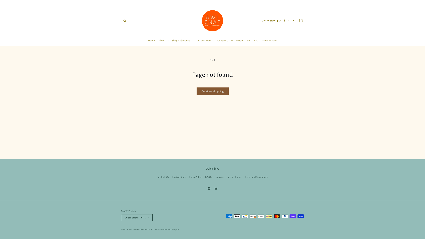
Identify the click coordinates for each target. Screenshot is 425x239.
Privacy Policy (234, 176)
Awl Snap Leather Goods (139, 229)
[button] (124, 20)
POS (152, 229)
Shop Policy (195, 176)
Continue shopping (213, 91)
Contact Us (163, 176)
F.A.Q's (208, 176)
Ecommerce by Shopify (168, 229)
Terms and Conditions (256, 176)
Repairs (219, 176)
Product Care (179, 176)
